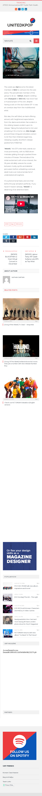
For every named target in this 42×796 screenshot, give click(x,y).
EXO (7, 224)
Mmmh (19, 224)
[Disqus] (21, 442)
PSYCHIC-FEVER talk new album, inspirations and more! (26, 587)
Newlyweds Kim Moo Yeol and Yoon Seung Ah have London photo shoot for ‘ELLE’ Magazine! (26, 621)
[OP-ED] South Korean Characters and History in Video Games (26, 609)
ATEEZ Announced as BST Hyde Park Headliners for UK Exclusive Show (21, 5)
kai (12, 224)
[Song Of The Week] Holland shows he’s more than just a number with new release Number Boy (20, 364)
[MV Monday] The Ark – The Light (26, 597)
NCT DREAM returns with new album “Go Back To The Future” (25, 634)
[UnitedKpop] (21, 21)
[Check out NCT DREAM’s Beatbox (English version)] (21, 388)
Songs (8, 61)
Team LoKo (7, 781)
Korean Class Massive (10, 773)
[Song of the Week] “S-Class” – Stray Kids (19, 325)
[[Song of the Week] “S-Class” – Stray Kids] (21, 310)
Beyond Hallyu (8, 777)
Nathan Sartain (13, 75)
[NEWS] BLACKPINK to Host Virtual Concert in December (11, 259)
